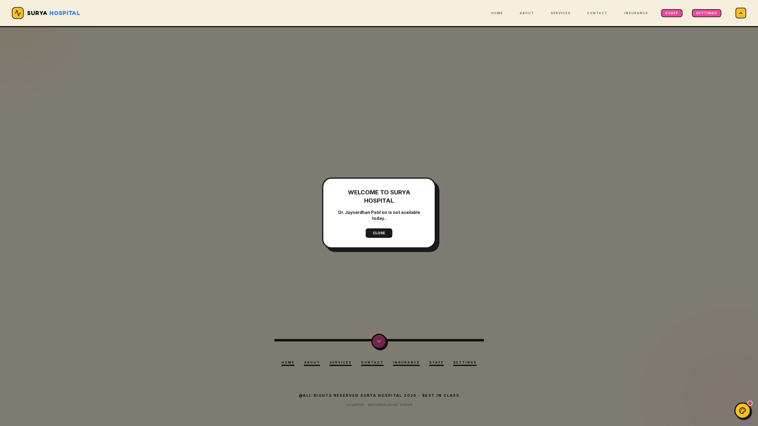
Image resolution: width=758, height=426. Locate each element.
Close (379, 233)
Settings (706, 13)
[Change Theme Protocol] (742, 410)
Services (561, 13)
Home (497, 13)
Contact (597, 13)
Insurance (636, 13)
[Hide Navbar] (740, 13)
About (527, 13)
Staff (671, 13)
